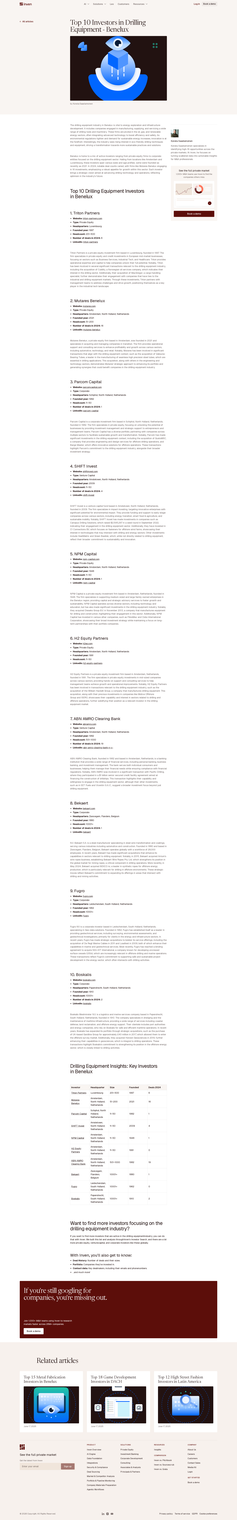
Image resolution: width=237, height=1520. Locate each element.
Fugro (74, 1186)
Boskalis (75, 1198)
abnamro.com (89, 724)
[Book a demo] (209, 4)
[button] (86, 4)
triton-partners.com (92, 218)
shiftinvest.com (90, 471)
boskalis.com (89, 980)
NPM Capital (77, 1138)
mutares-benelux (91, 329)
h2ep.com (88, 643)
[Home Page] (26, 4)
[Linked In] (103, 1514)
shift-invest (88, 495)
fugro (86, 915)
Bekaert (75, 1174)
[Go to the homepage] (22, 1447)
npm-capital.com (91, 559)
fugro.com (88, 896)
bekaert (87, 832)
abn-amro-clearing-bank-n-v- (98, 747)
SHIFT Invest (77, 1125)
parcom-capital (90, 410)
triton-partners (90, 242)
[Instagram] (107, 1514)
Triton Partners (78, 1092)
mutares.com (89, 306)
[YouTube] (112, 1514)
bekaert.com (89, 808)
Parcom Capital (79, 1113)
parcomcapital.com (92, 387)
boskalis (87, 1003)
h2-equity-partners (92, 663)
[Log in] (197, 4)
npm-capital (89, 582)
